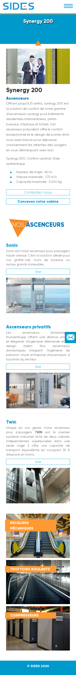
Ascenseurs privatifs (28, 327)
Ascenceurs (17, 98)
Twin (11, 422)
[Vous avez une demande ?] (70, 337)
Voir (38, 272)
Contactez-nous (38, 192)
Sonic (12, 245)
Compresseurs (24, 615)
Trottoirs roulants (30, 569)
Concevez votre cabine (38, 201)
